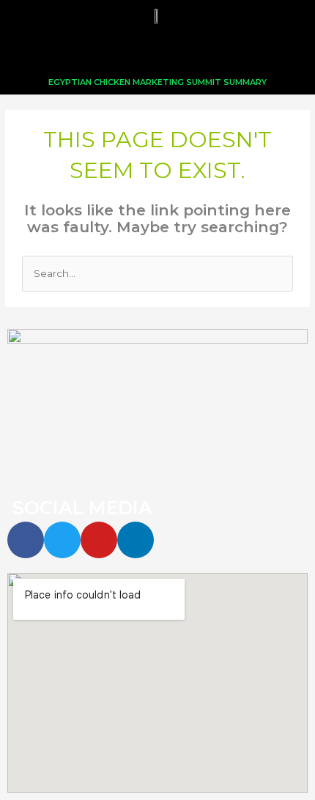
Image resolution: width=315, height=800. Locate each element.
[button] (157, 51)
